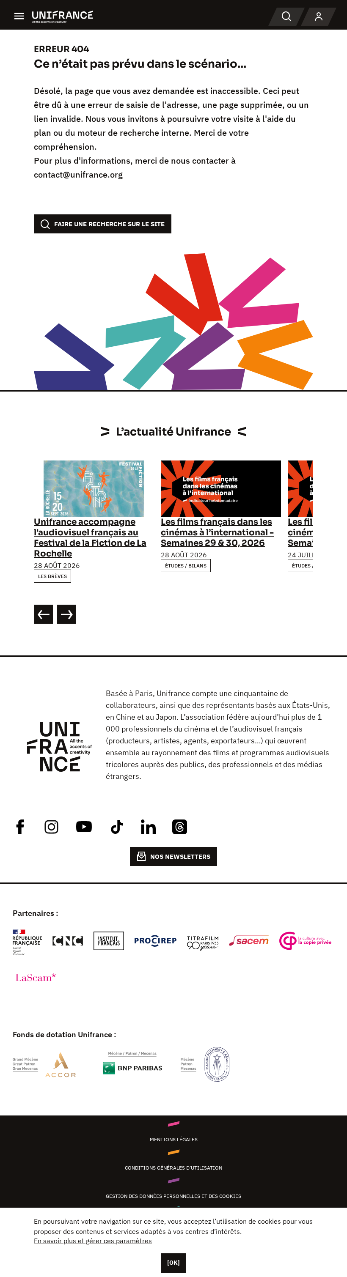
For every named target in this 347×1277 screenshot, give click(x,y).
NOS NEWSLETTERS (180, 856)
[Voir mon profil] (318, 17)
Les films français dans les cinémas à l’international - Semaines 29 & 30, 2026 (217, 532)
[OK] (173, 1262)
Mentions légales (174, 1139)
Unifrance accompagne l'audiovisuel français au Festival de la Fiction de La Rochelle (90, 538)
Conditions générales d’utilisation (173, 1168)
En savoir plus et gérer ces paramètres (93, 1240)
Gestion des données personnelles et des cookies (173, 1196)
